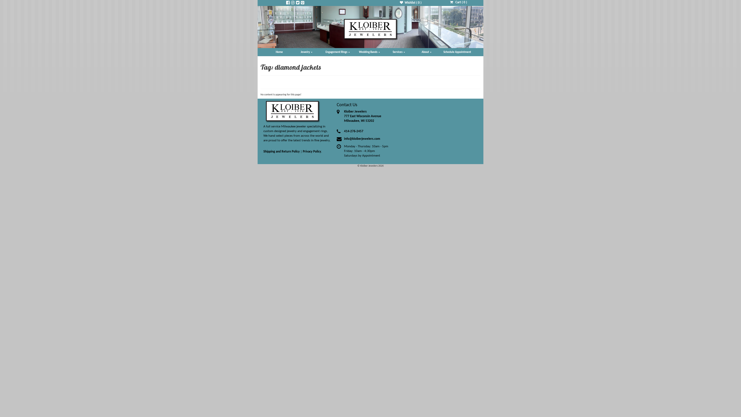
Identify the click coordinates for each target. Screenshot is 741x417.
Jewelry (305, 52)
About (426, 52)
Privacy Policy (312, 151)
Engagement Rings (337, 52)
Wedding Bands (368, 52)
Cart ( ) (460, 2)
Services (398, 52)
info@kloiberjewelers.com (362, 139)
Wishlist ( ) (412, 2)
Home (279, 52)
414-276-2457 (353, 131)
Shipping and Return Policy (281, 151)
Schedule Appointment (457, 52)
